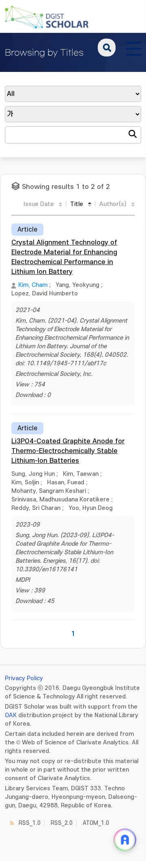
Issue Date (39, 204)
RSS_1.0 (30, 823)
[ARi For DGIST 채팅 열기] (125, 839)
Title (76, 204)
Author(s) (113, 204)
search (107, 47)
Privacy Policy (24, 678)
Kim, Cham (32, 285)
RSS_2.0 (62, 823)
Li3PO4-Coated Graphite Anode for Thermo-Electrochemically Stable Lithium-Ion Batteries (68, 451)
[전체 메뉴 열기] (133, 47)
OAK (11, 715)
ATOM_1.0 (96, 823)
